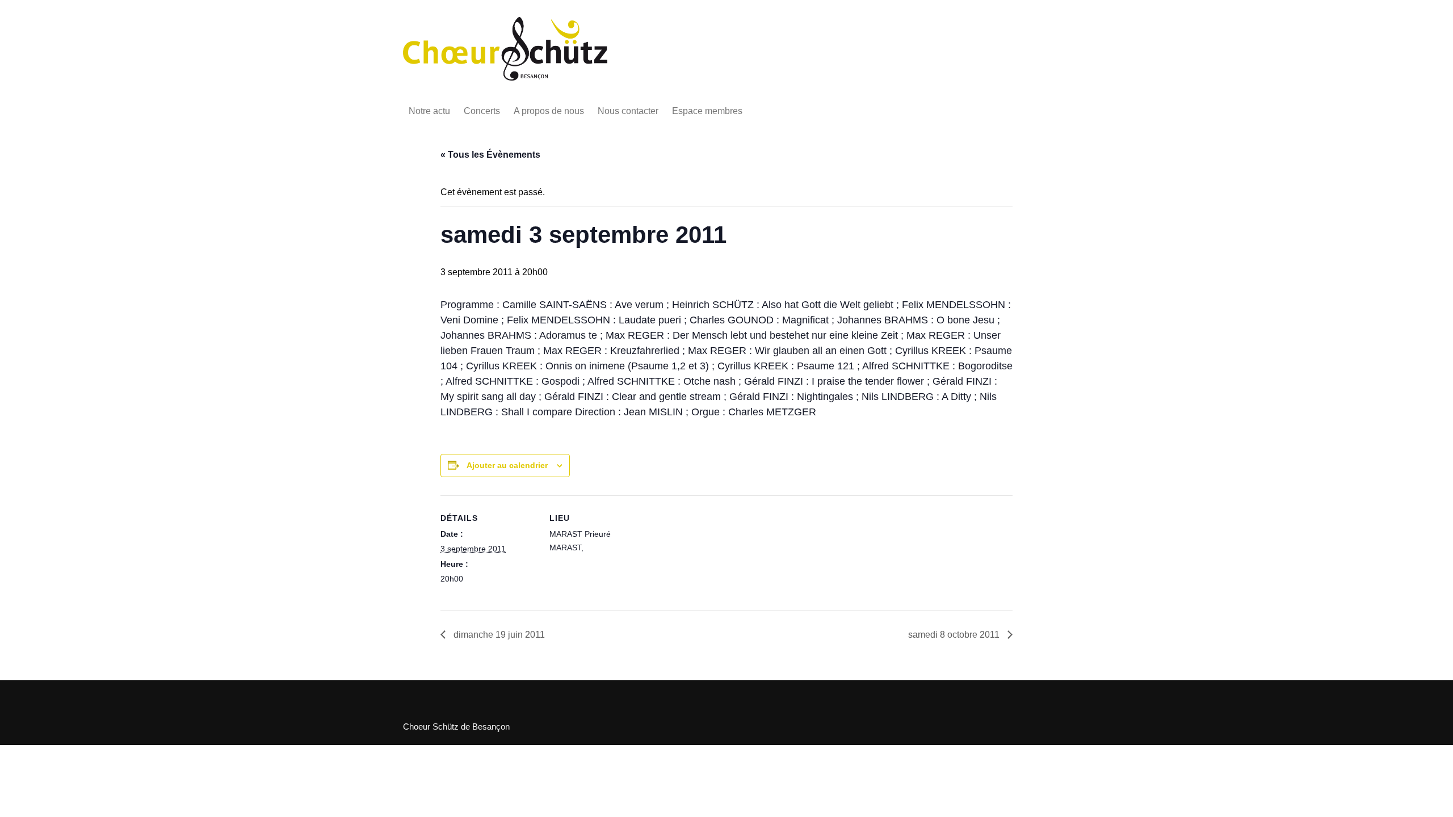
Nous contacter (628, 111)
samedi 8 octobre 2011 (955, 634)
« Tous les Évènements (490, 154)
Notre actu (429, 111)
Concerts (482, 111)
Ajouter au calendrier (507, 465)
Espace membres (707, 111)
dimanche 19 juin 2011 (498, 634)
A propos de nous (549, 111)
